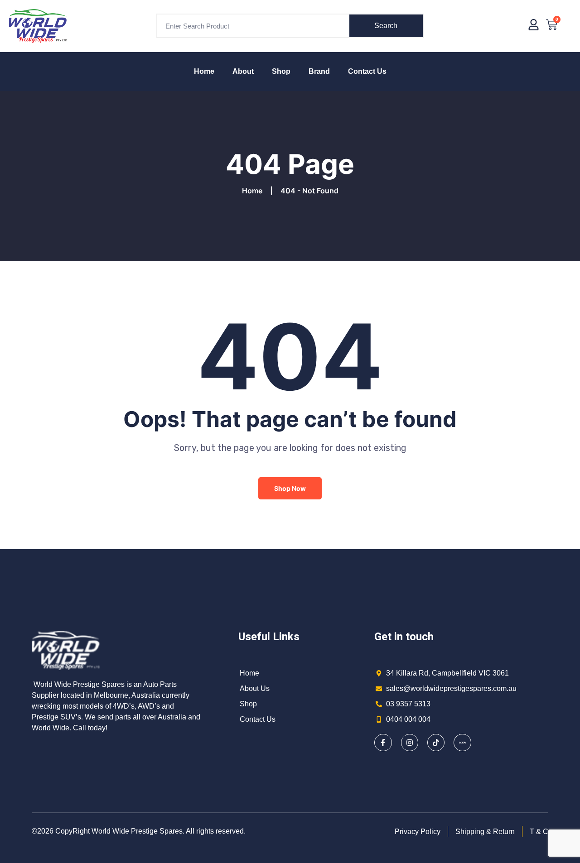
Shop (281, 71)
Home (204, 71)
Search (385, 25)
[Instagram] (409, 742)
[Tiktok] (436, 742)
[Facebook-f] (383, 742)
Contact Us (367, 71)
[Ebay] (462, 742)
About (243, 71)
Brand (319, 71)
